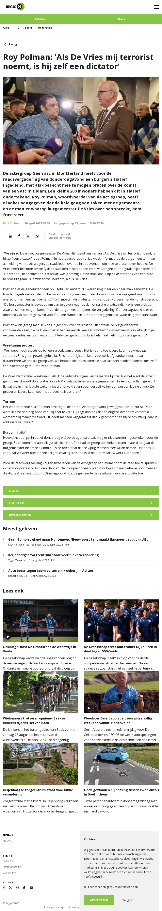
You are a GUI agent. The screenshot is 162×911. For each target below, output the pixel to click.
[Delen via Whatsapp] (37, 236)
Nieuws (40, 19)
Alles (6, 27)
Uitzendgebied (12, 867)
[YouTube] (31, 887)
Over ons (8, 861)
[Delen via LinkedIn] (10, 236)
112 (17, 27)
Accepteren (99, 900)
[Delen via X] (28, 236)
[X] (10, 887)
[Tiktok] (24, 887)
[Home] (40, 7)
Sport (28, 27)
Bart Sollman (12, 223)
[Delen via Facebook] (19, 236)
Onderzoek (45, 27)
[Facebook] (4, 887)
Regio (121, 19)
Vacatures (9, 873)
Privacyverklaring (53, 907)
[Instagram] (17, 887)
